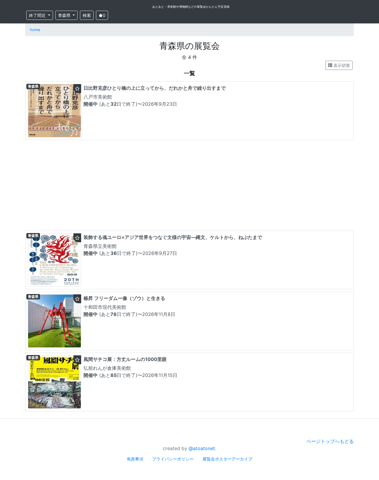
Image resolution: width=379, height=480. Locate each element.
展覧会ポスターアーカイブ (227, 458)
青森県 (65, 15)
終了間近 (38, 15)
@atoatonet (202, 448)
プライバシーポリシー (173, 458)
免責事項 (135, 458)
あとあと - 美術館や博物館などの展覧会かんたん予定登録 (190, 6)
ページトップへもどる (330, 441)
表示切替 (341, 65)
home (35, 30)
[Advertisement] (189, 186)
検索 (87, 15)
